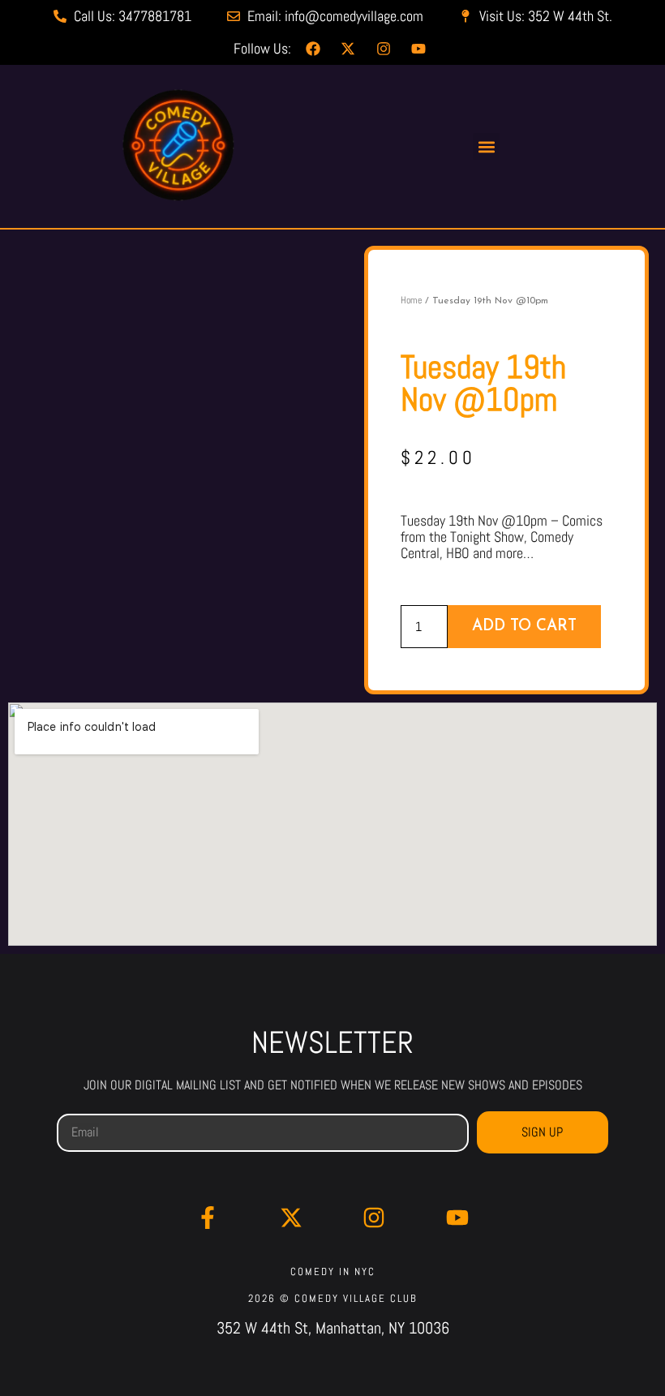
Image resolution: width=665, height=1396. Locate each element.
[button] (486, 146)
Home (411, 300)
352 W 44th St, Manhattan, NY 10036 (333, 1327)
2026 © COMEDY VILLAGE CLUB (333, 1298)
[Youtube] (456, 1217)
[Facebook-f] (207, 1217)
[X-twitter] (291, 1217)
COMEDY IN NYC (332, 1271)
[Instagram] (373, 1217)
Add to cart (524, 626)
